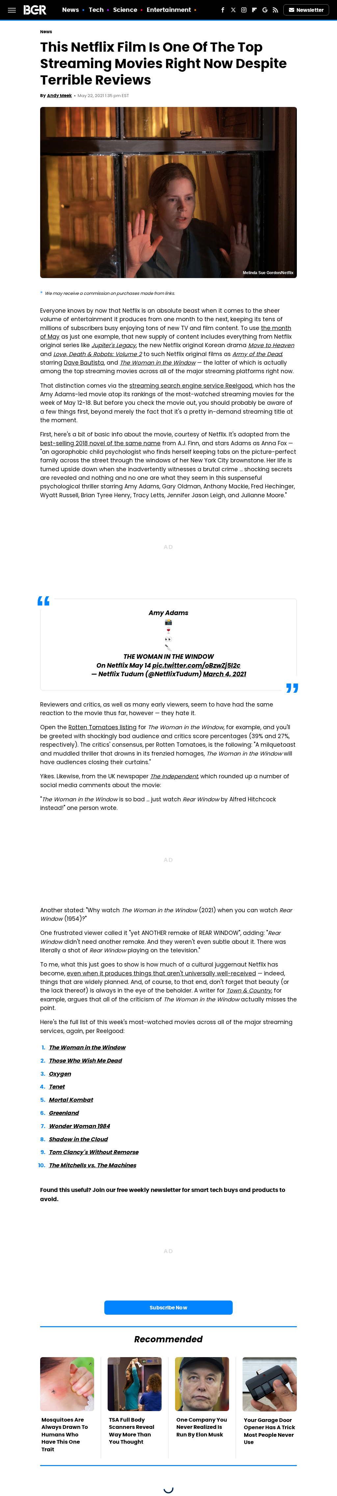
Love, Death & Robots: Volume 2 (97, 354)
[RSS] (275, 10)
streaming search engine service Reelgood (190, 386)
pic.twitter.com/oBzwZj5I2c (196, 666)
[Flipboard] (254, 10)
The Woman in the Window (157, 363)
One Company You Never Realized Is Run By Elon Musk (201, 1427)
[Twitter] (233, 10)
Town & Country (248, 991)
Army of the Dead (257, 354)
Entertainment (169, 9)
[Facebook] (222, 10)
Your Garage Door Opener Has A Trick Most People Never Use (269, 1431)
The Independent (174, 777)
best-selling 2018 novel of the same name (100, 444)
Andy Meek (59, 95)
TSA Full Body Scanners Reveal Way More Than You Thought (131, 1430)
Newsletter (310, 10)
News (70, 9)
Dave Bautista (84, 363)
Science (125, 9)
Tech (96, 9)
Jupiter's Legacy (113, 345)
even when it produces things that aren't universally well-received (161, 974)
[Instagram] (243, 10)
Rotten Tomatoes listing (102, 728)
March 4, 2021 (224, 674)
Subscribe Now (168, 1307)
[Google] (265, 10)
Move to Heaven (271, 345)
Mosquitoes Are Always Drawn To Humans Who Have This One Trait (64, 1434)
